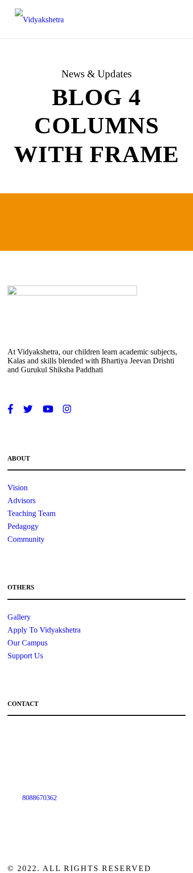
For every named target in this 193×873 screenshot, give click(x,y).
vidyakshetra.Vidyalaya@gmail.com (72, 733)
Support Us (25, 655)
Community (26, 539)
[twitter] (28, 409)
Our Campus (27, 643)
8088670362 (39, 798)
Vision (17, 487)
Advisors (21, 500)
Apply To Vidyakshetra (44, 630)
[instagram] (67, 409)
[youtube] (48, 409)
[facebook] (10, 409)
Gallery (19, 617)
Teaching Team (31, 513)
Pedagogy (23, 526)
